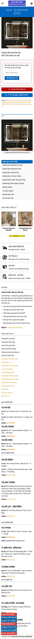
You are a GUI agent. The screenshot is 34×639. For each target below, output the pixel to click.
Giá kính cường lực (7, 393)
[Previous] (1, 222)
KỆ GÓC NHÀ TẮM (7, 198)
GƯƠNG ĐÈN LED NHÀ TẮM (10, 173)
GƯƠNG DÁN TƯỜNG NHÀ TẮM (11, 169)
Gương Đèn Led (6, 362)
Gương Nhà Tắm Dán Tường (9, 359)
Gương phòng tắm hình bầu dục (25, 229)
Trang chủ (9, 10)
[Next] (33, 222)
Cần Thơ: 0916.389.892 (8, 633)
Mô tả (2, 116)
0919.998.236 (11, 613)
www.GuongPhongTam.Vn (14, 327)
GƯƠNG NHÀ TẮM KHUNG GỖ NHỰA (13, 183)
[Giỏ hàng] (31, 3)
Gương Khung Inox (7, 369)
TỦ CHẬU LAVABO (7, 191)
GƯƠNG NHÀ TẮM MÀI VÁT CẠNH (12, 165)
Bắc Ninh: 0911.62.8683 (8, 621)
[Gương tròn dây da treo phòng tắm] (9, 219)
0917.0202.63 (11, 423)
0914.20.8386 (11, 596)
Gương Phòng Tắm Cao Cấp (9, 379)
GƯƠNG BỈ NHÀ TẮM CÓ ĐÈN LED (15, 100)
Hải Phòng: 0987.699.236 (9, 617)
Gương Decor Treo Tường (9, 382)
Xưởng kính (4, 389)
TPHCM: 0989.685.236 (8, 624)
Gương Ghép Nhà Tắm (8, 386)
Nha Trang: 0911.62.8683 (9, 630)
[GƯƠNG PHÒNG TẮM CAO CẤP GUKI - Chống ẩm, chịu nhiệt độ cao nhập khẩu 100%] (17, 3)
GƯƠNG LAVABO (7, 187)
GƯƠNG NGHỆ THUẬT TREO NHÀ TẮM (13, 180)
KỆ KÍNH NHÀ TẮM (8, 194)
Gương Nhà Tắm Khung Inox (9, 376)
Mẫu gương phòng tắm (21, 10)
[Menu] (2, 3)
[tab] (17, 116)
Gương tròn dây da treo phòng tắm (8, 229)
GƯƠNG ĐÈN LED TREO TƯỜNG (11, 176)
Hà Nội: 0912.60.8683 (7, 614)
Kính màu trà (5, 396)
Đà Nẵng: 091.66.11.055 (8, 627)
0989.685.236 (11, 516)
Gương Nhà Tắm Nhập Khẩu (9, 366)
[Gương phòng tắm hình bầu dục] (25, 219)
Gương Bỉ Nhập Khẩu (7, 372)
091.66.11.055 (11, 475)
